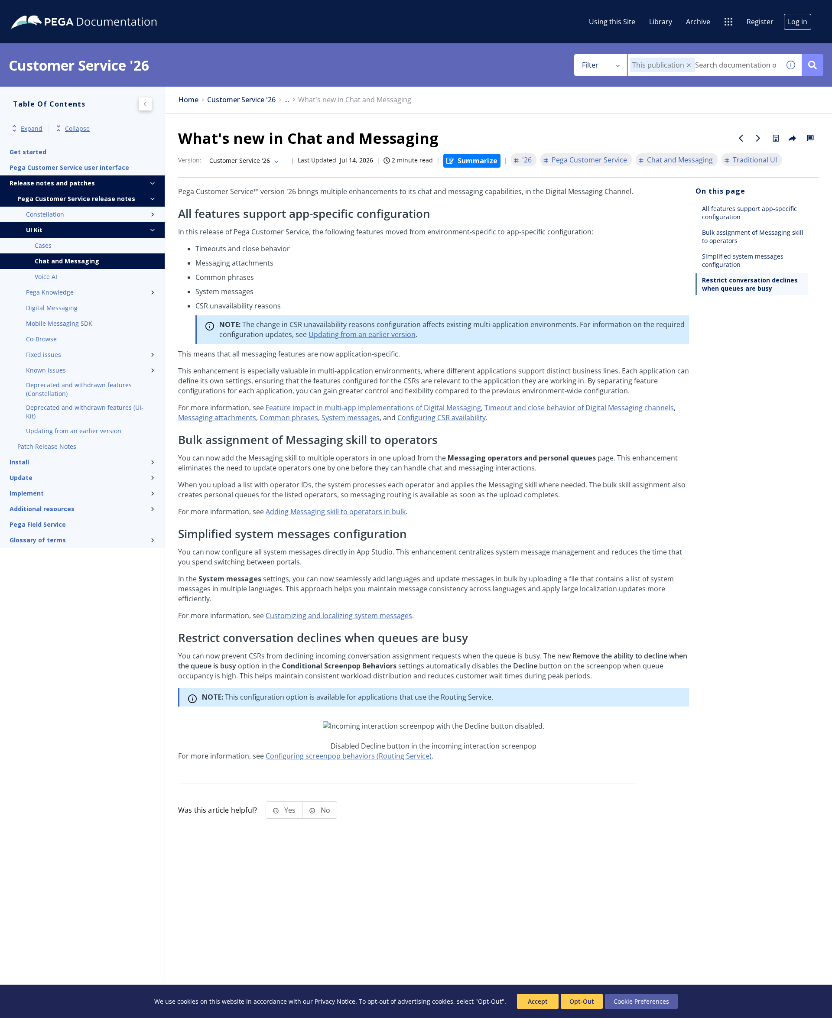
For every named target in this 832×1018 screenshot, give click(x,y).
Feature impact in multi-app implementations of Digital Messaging (373, 407)
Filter (590, 65)
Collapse (77, 128)
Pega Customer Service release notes (76, 199)
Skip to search (105, 10)
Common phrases (289, 417)
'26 (527, 160)
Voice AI (46, 276)
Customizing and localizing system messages (339, 615)
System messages (351, 417)
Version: (190, 160)
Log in (797, 21)
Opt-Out (581, 1001)
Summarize (477, 160)
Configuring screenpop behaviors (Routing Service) (349, 756)
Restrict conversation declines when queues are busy (750, 284)
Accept (538, 1001)
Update (21, 477)
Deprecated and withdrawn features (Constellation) (79, 389)
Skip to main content (38, 10)
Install (19, 462)
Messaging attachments (217, 417)
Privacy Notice (335, 1001)
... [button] (286, 100)
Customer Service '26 (241, 100)
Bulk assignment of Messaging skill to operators (752, 236)
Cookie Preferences (641, 1001)
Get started (28, 152)
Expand (31, 128)
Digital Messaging (52, 308)
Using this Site (612, 21)
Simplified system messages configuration (742, 260)
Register (760, 21)
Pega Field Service (38, 524)
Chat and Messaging (67, 261)
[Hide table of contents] (145, 103)
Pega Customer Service (589, 160)
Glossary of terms (38, 540)
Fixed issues (43, 354)
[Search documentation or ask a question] (812, 65)
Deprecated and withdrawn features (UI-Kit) (84, 411)
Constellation (45, 214)
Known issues (46, 370)
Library (660, 21)
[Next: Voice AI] (758, 138)
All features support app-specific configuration (749, 212)
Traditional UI (755, 160)
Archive (698, 21)
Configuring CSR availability (441, 417)
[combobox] (704, 65)
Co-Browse (41, 339)
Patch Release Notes (46, 446)
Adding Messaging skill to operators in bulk (336, 511)
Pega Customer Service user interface (69, 167)
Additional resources (42, 509)
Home (188, 100)
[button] (689, 65)
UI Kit (34, 230)
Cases (43, 245)
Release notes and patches (52, 183)
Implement (27, 493)
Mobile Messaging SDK (59, 323)
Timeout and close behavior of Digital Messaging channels (579, 407)
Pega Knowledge (50, 292)
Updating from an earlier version (73, 431)
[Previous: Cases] (741, 138)
